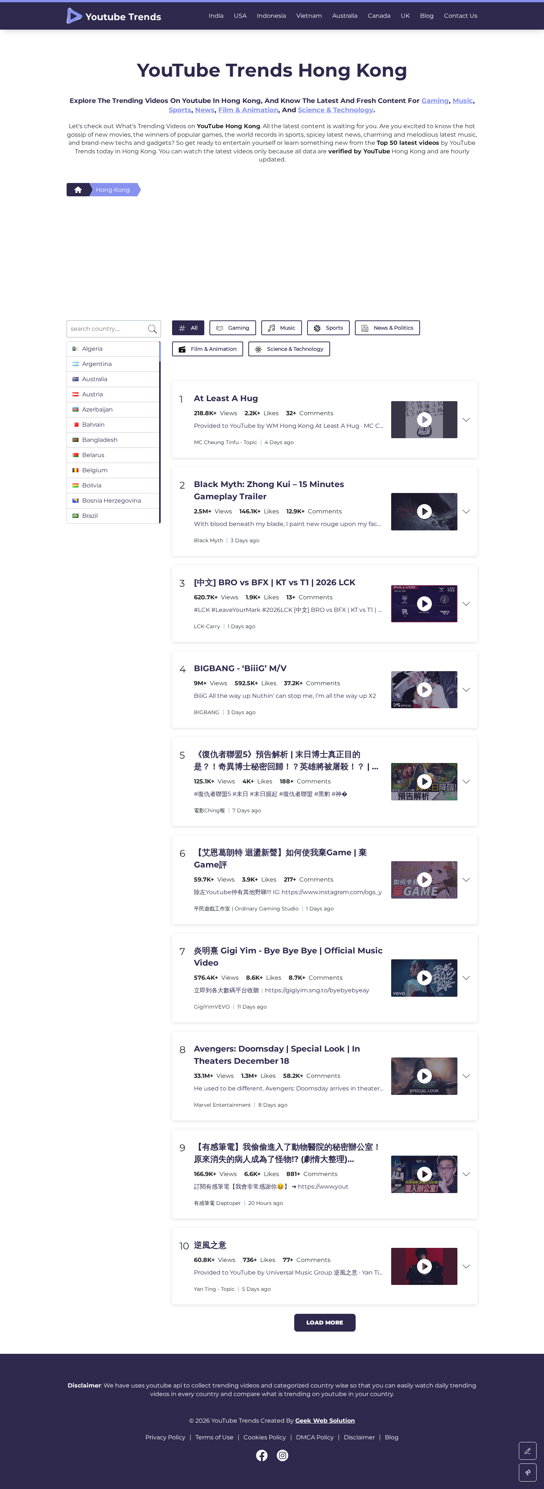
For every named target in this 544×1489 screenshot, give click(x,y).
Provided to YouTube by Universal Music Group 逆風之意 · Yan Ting (289, 1272)
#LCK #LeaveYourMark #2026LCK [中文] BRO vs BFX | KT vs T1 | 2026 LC (289, 609)
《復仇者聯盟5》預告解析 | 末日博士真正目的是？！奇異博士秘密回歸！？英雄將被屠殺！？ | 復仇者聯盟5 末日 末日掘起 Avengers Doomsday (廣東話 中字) (287, 761)
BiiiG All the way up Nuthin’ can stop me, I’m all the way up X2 (285, 695)
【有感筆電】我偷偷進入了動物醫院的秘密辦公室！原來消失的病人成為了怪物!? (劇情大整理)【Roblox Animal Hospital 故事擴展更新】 (287, 1153)
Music (463, 101)
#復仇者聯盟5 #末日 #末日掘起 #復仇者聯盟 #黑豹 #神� (270, 793)
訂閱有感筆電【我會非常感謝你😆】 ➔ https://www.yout (271, 1186)
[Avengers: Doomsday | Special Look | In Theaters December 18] (424, 1076)
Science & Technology (335, 110)
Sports (180, 110)
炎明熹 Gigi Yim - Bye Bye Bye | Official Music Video (288, 957)
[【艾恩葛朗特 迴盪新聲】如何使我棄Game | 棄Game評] (424, 880)
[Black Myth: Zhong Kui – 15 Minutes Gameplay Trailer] (424, 511)
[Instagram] (282, 1455)
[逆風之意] (424, 1266)
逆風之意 (210, 1245)
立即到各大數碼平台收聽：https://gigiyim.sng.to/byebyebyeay (281, 990)
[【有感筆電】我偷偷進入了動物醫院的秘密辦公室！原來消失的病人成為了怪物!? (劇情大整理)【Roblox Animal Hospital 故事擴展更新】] (424, 1174)
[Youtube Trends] (114, 16)
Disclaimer (359, 1437)
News (205, 110)
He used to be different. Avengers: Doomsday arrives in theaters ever (289, 1088)
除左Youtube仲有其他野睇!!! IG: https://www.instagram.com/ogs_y (288, 892)
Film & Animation (248, 110)
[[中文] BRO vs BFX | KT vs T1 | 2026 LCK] (424, 604)
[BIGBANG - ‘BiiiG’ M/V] (424, 690)
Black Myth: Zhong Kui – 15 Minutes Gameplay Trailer (269, 490)
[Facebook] (262, 1455)
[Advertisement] (272, 252)
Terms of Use (214, 1437)
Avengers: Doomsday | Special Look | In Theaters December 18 (277, 1055)
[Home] (78, 189)
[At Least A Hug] (424, 420)
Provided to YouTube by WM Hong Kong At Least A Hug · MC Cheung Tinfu (289, 425)
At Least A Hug (226, 398)
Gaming (435, 101)
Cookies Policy (265, 1437)
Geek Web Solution (325, 1420)
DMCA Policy (315, 1437)
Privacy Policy (165, 1437)
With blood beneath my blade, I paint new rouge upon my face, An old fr (289, 523)
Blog (392, 1437)
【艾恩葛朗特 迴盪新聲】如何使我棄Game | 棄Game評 (280, 858)
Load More (324, 1322)
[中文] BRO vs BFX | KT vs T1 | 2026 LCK (274, 582)
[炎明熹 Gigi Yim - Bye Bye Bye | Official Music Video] (424, 978)
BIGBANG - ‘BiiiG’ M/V (240, 668)
